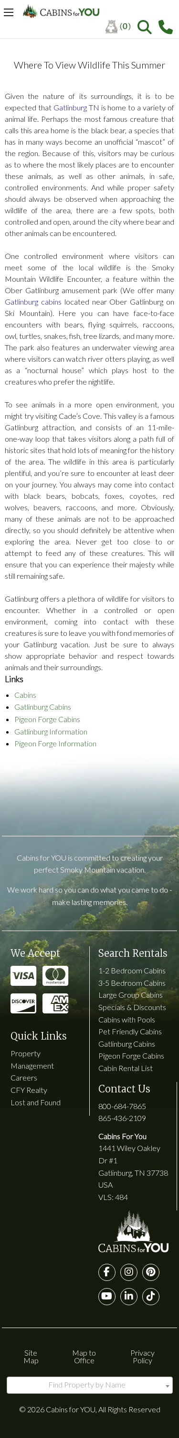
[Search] (144, 27)
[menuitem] (121, 27)
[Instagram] (128, 1272)
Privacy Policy (142, 1356)
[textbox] (89, 1384)
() (125, 26)
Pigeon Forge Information (55, 743)
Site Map (31, 1356)
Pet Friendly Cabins (130, 1031)
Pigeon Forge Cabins (47, 719)
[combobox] (90, 1385)
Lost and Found (36, 1102)
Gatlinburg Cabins (42, 706)
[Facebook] (107, 1272)
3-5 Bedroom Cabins (132, 982)
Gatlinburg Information (50, 731)
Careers (24, 1077)
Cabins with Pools (126, 1019)
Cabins (25, 694)
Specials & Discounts (132, 1007)
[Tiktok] (150, 1296)
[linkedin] (128, 1296)
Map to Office (84, 1356)
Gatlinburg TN (76, 107)
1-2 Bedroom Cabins (132, 970)
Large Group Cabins (130, 994)
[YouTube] (107, 1296)
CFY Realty (29, 1089)
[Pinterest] (150, 1272)
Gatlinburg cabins (33, 301)
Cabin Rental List (125, 1067)
